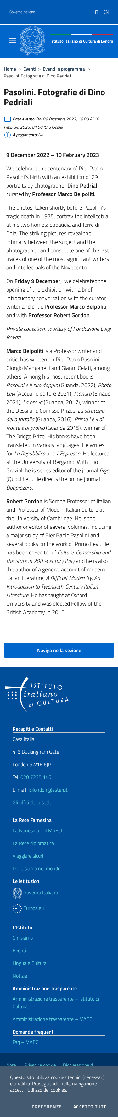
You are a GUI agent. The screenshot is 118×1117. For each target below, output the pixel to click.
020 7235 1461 (37, 777)
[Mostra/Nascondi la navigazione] (12, 40)
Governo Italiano (22, 12)
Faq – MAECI (26, 1042)
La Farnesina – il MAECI (37, 830)
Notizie (20, 975)
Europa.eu (33, 908)
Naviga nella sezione (59, 650)
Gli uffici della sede (32, 802)
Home (10, 68)
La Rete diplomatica (33, 843)
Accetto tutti (90, 1106)
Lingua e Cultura (30, 963)
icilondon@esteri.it (48, 789)
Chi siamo (23, 937)
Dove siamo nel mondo (36, 868)
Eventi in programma (64, 68)
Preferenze (47, 1106)
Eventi (29, 68)
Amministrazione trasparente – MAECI (53, 1019)
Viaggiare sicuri (28, 856)
